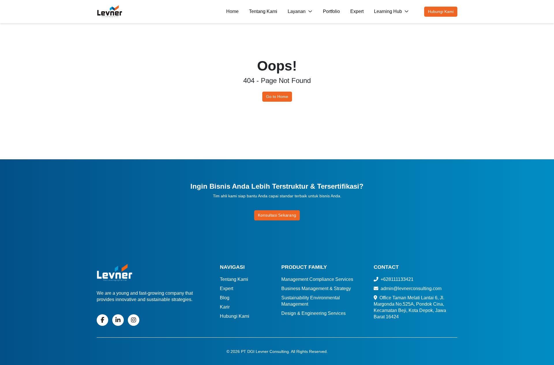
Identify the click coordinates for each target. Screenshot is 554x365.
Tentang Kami (263, 11)
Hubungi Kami (441, 11)
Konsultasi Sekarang (277, 215)
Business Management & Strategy (316, 288)
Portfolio (331, 11)
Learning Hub (388, 11)
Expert (357, 11)
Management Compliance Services (317, 279)
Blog (224, 297)
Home (232, 11)
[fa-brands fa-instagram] (133, 320)
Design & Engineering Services (313, 313)
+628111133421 (396, 279)
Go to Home (277, 96)
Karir (225, 307)
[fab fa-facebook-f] (102, 320)
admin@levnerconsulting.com (410, 288)
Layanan (297, 11)
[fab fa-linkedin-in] (118, 320)
